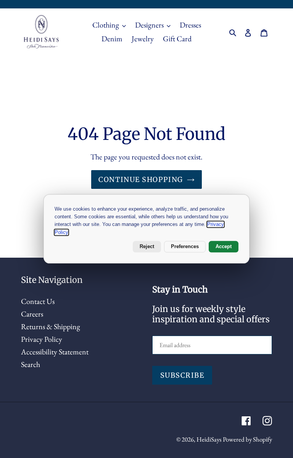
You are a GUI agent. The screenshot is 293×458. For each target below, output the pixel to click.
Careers (32, 314)
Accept (224, 246)
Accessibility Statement (55, 352)
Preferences (185, 246)
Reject (147, 246)
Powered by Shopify (247, 439)
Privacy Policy (41, 339)
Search (30, 364)
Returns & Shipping (50, 326)
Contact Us (38, 301)
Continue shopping (140, 179)
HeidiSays (208, 439)
